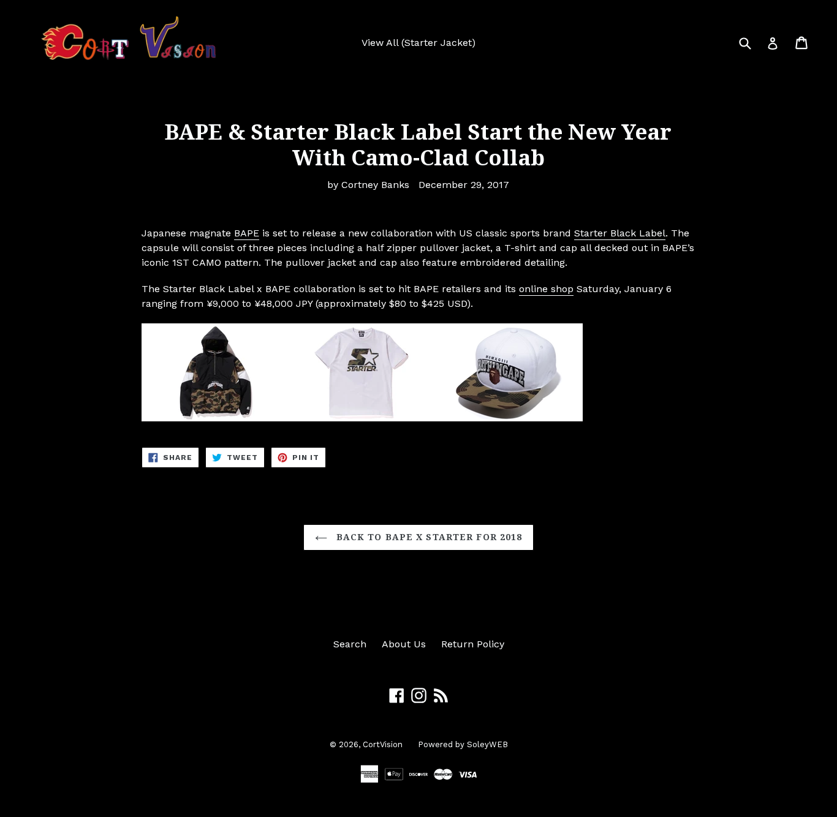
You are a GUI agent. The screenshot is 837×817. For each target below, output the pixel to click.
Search (349, 644)
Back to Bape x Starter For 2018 (428, 537)
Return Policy (472, 644)
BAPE (246, 233)
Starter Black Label (619, 233)
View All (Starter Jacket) (418, 42)
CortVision (383, 744)
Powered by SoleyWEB (463, 744)
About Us (404, 644)
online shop (546, 289)
